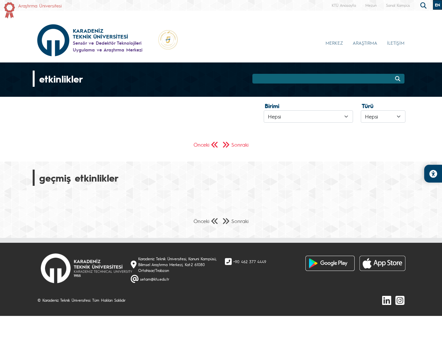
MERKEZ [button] (334, 43)
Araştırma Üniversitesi (40, 5)
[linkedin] (386, 300)
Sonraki (240, 144)
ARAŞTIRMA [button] (365, 43)
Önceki (201, 144)
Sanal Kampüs (398, 5)
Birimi (272, 106)
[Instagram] (399, 300)
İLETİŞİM (395, 43)
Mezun (371, 5)
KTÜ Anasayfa (344, 5)
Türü (367, 106)
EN (437, 4)
